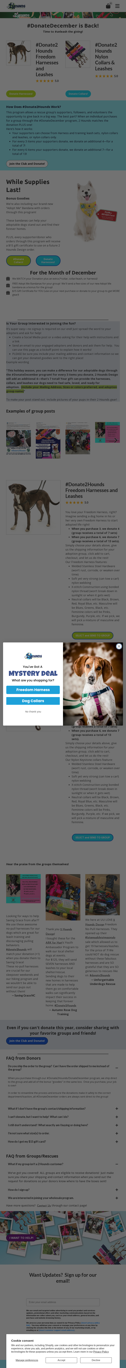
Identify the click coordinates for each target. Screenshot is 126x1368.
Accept (61, 1360)
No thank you (33, 711)
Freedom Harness (33, 689)
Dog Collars (33, 700)
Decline (96, 1360)
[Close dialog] (119, 646)
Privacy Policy (101, 1351)
